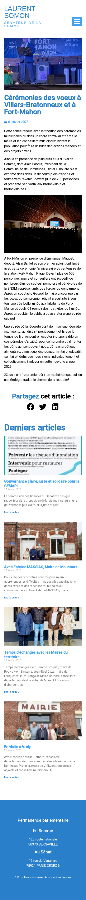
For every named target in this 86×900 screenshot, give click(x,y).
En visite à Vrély (17, 746)
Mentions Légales (61, 877)
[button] (31, 407)
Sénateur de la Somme (22, 24)
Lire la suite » (11, 512)
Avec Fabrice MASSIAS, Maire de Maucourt (40, 567)
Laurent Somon (19, 12)
